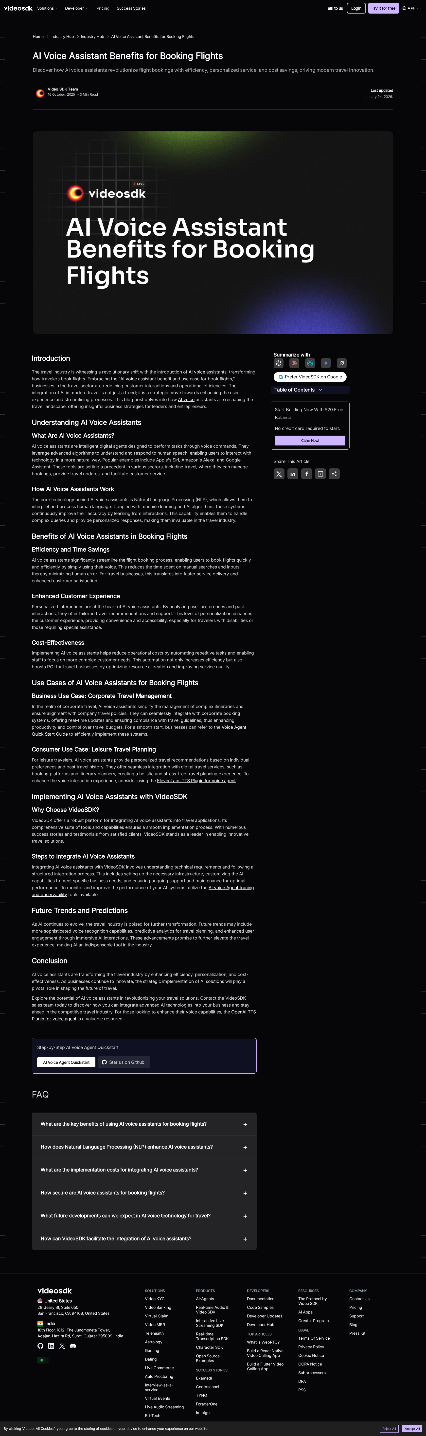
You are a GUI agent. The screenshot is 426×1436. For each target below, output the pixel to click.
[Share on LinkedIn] (292, 473)
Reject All (389, 1429)
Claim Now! (310, 440)
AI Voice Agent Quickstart (66, 1062)
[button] (356, 8)
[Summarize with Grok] (342, 363)
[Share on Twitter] (279, 473)
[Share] (334, 473)
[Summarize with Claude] (294, 363)
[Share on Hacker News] (320, 473)
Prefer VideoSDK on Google (313, 376)
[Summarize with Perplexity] (310, 363)
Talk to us (334, 8)
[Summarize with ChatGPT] (279, 363)
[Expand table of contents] (320, 390)
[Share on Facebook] (306, 473)
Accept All (412, 1429)
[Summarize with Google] (326, 363)
